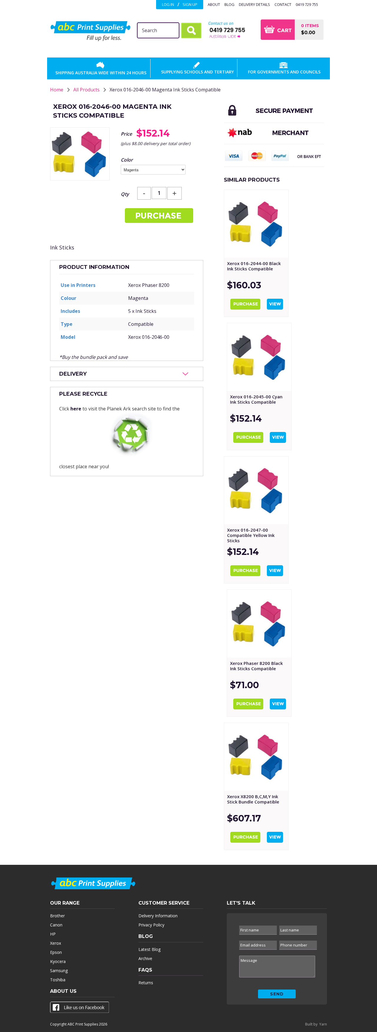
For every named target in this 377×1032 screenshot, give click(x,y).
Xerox (55, 943)
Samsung (59, 970)
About (214, 4)
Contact (283, 4)
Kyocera (58, 961)
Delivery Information (158, 915)
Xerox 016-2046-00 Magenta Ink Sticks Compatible (165, 89)
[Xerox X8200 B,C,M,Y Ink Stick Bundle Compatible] (256, 757)
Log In (168, 4)
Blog (229, 4)
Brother (57, 915)
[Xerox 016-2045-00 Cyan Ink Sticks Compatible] (259, 357)
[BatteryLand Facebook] (79, 1008)
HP (53, 934)
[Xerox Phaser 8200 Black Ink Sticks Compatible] (259, 624)
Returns (145, 982)
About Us (63, 991)
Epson (56, 952)
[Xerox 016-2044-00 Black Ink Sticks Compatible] (256, 224)
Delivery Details (254, 4)
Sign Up (190, 4)
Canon (56, 925)
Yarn (323, 1024)
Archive (145, 958)
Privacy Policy (151, 925)
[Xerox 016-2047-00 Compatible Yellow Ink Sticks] (256, 490)
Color (127, 160)
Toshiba (57, 979)
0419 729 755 (307, 4)
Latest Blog (149, 949)
